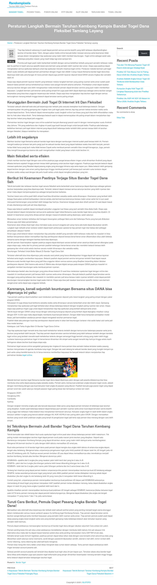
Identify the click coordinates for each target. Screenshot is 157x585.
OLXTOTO (86, 582)
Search (120, 48)
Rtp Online (67, 12)
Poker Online (51, 12)
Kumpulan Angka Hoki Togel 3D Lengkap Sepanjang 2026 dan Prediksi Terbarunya (133, 91)
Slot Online (82, 12)
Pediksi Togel (34, 12)
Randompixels (19, 3)
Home (9, 43)
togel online (27, 355)
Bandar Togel (16, 12)
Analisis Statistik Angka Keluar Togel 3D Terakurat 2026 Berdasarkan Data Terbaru (133, 81)
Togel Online (115, 12)
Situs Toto (121, 117)
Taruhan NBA (98, 12)
